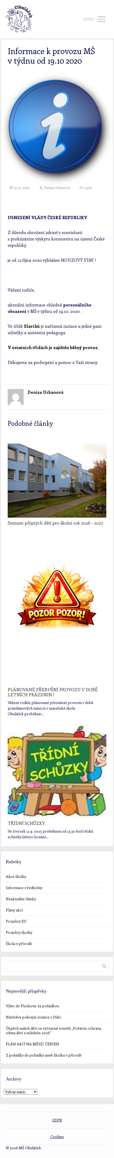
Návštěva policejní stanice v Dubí (33, 1017)
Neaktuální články (21, 898)
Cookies (57, 1136)
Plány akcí (14, 910)
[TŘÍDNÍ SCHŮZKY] (57, 771)
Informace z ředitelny (24, 887)
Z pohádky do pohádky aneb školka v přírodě (43, 1055)
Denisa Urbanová (57, 187)
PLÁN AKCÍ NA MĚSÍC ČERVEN (32, 1043)
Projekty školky (19, 932)
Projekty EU (16, 921)
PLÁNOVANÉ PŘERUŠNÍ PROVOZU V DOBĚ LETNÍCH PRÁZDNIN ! (53, 691)
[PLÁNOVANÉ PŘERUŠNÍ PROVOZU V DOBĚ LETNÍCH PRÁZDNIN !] (57, 610)
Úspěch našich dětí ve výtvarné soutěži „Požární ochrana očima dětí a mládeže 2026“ (53, 1030)
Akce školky (16, 876)
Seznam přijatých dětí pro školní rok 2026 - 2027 (55, 523)
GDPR (57, 1120)
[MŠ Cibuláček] (19, 19)
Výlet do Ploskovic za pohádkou (32, 1005)
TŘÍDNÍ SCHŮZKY (26, 823)
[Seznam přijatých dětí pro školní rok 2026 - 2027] (57, 481)
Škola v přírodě (19, 943)
